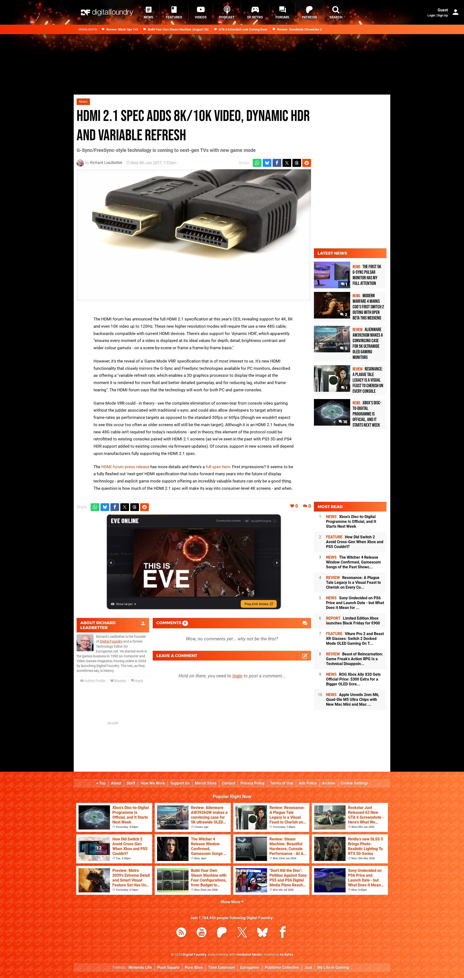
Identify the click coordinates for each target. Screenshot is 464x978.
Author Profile (94, 681)
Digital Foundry (111, 641)
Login (431, 15)
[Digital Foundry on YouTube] (201, 933)
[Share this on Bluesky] (267, 163)
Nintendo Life (140, 967)
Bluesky (120, 681)
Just (308, 967)
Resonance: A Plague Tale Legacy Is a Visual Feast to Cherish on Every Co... (353, 582)
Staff (131, 783)
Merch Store (206, 783)
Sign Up (442, 15)
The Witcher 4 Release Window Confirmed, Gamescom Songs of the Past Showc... (353, 562)
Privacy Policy (252, 783)
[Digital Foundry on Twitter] (242, 933)
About (116, 783)
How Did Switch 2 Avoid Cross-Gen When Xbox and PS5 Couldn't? (354, 542)
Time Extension (221, 967)
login (237, 676)
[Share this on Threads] (296, 163)
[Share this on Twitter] (287, 163)
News (83, 102)
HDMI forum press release (125, 466)
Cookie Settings (354, 783)
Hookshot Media (249, 955)
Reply (138, 681)
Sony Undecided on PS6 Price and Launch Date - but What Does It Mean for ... (355, 603)
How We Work (153, 783)
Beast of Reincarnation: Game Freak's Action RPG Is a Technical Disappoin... (354, 659)
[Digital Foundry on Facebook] (283, 933)
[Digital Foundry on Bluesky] (262, 933)
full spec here (218, 466)
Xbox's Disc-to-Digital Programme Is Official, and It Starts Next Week (351, 521)
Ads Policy (308, 783)
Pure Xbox (194, 967)
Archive (328, 783)
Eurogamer (250, 967)
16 (344, 422)
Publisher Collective (282, 967)
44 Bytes (286, 955)
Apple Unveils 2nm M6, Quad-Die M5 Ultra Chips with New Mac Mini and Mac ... (352, 699)
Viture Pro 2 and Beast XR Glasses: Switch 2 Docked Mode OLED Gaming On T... (355, 638)
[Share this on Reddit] (306, 163)
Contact (228, 783)
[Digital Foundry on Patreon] (222, 933)
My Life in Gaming (333, 967)
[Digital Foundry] (107, 12)
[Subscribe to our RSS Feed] (181, 933)
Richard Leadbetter (106, 162)
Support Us (180, 783)
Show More (231, 902)
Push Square (168, 967)
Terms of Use (281, 783)
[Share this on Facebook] (277, 163)
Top (102, 783)
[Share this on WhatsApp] (257, 163)
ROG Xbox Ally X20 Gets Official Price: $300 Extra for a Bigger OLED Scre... (353, 679)
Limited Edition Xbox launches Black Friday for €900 (353, 620)
